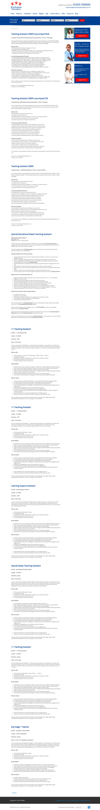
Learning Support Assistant (23, 485)
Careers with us (55, 14)
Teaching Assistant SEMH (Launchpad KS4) (30, 34)
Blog (76, 14)
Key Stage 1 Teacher (20, 726)
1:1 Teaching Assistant (21, 329)
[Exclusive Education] (16, 6)
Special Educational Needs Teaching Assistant (31, 234)
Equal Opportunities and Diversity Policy (78, 800)
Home (12, 14)
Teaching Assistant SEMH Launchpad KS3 (29, 98)
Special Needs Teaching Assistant (26, 565)
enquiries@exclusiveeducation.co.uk (78, 7)
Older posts (14, 792)
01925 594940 (81, 4)
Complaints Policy (60, 800)
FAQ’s (63, 14)
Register (41, 14)
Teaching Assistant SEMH (22, 166)
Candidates (27, 14)
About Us (19, 14)
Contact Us (70, 14)
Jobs (47, 14)
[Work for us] (69, 82)
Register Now (82, 36)
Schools (35, 14)
